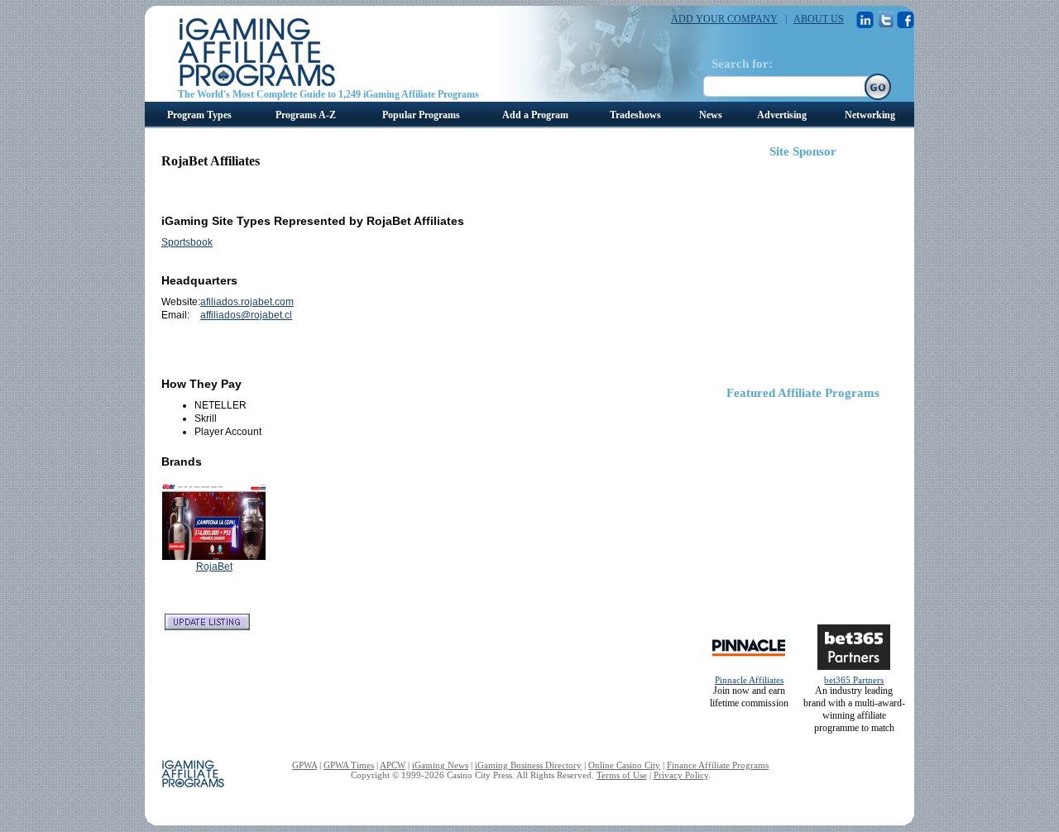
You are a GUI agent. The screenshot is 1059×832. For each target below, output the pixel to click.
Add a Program (535, 115)
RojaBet (214, 566)
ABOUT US (818, 19)
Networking (870, 115)
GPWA (304, 765)
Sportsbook (187, 242)
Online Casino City (624, 765)
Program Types (199, 115)
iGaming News (440, 765)
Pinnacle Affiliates (749, 680)
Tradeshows (635, 115)
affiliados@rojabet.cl (246, 315)
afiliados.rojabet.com (247, 302)
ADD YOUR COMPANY (724, 19)
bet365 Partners (854, 680)
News (710, 115)
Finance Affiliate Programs (718, 765)
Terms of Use (622, 775)
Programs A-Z (306, 115)
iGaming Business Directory (528, 765)
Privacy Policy (681, 775)
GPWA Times (348, 765)
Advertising (782, 115)
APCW (392, 765)
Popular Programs (421, 115)
